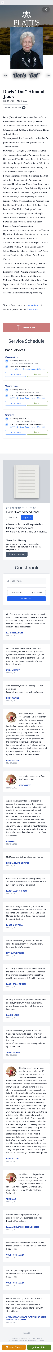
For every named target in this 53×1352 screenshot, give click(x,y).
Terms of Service (33, 1340)
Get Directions (16, 374)
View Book (12, 517)
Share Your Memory (16, 554)
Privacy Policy (19, 1340)
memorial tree (34, 305)
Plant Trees (37, 374)
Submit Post (26, 598)
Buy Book (27, 517)
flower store (32, 309)
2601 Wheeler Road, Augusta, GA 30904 (27, 369)
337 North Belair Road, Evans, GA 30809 (27, 398)
